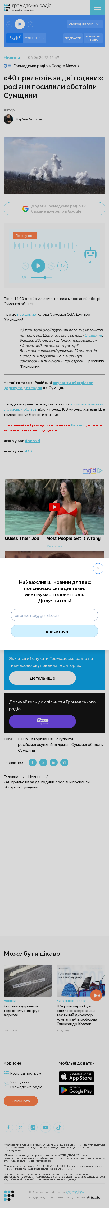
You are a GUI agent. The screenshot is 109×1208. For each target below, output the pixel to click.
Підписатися (54, 631)
